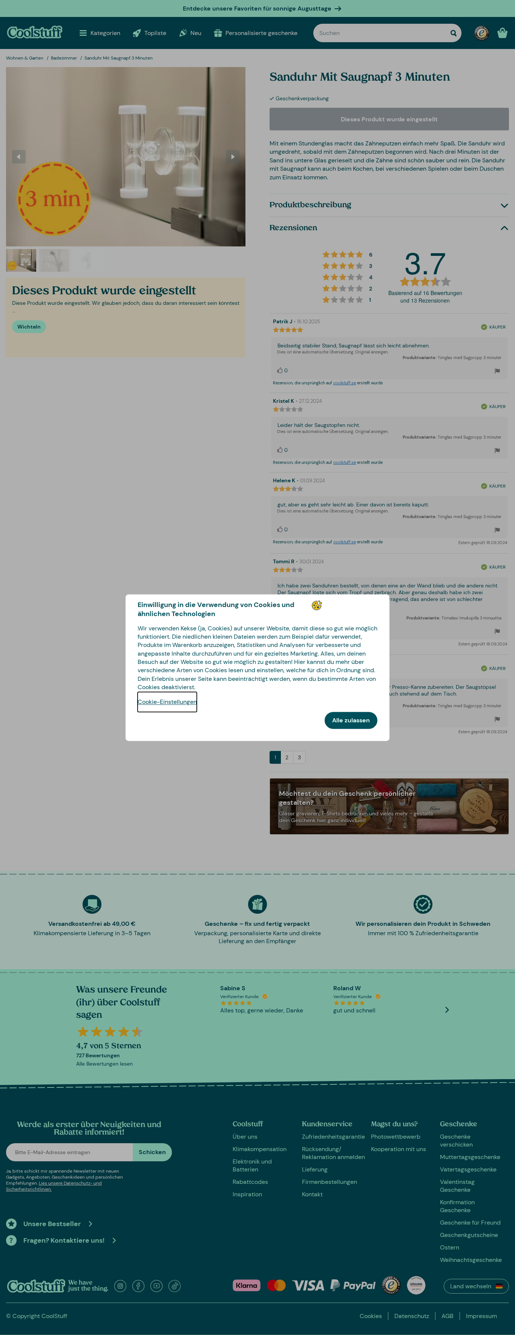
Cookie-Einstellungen (167, 702)
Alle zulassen (351, 720)
